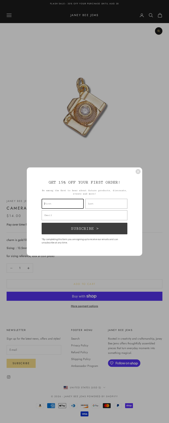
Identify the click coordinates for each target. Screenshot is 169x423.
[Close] (138, 171)
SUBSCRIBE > (85, 228)
